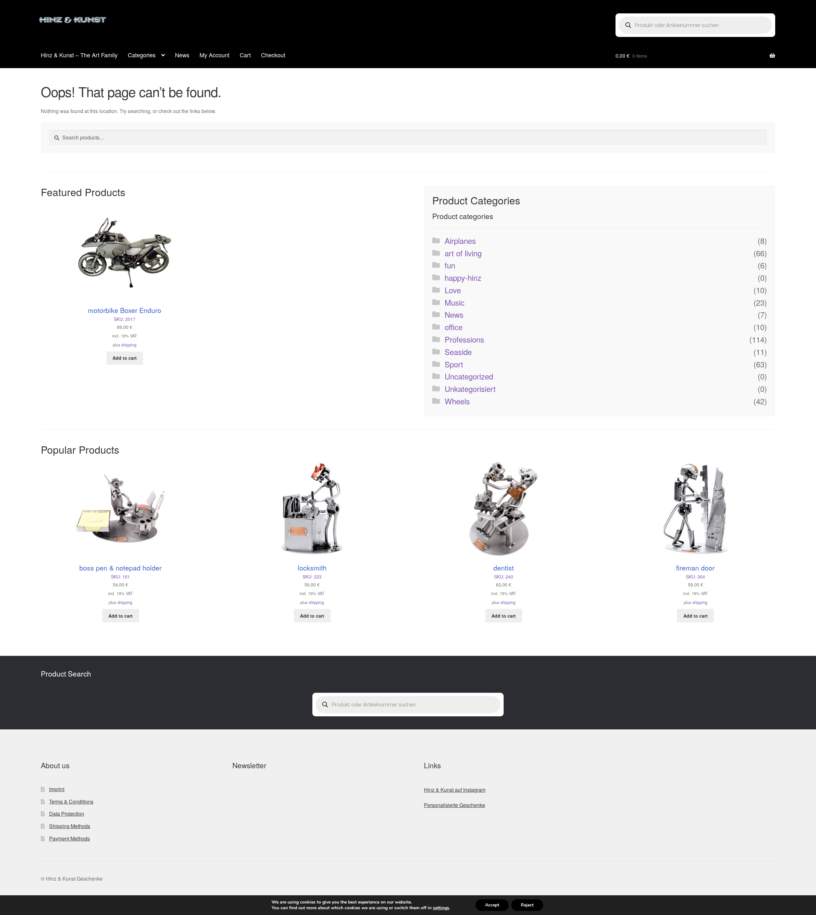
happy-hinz (463, 277)
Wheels (457, 401)
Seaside (458, 351)
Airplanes (460, 240)
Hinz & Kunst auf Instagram (454, 789)
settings (441, 908)
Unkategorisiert (470, 388)
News (182, 55)
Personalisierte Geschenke (454, 805)
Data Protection (66, 813)
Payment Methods (69, 838)
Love (453, 289)
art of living (463, 253)
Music (454, 302)
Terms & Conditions (71, 801)
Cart (245, 55)
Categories (142, 55)
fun (450, 265)
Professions (464, 339)
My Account (214, 55)
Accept (492, 905)
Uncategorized (469, 376)
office (454, 326)
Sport (454, 364)
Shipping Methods (69, 826)
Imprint (56, 789)
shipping (128, 345)
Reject (527, 905)
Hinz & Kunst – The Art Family (79, 55)
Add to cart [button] (125, 358)
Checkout (273, 55)
